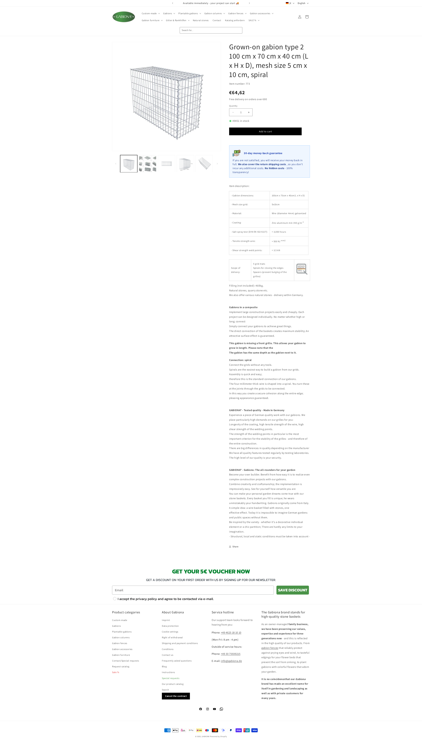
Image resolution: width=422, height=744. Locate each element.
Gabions (116, 625)
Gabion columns (121, 637)
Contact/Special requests (125, 660)
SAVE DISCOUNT (292, 590)
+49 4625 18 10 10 (231, 632)
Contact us (167, 654)
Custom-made (119, 620)
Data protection (170, 625)
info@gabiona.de (231, 661)
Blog (164, 666)
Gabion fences (119, 643)
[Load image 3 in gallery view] (166, 163)
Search (165, 689)
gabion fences (269, 648)
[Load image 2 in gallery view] (147, 163)
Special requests (171, 678)
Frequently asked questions (177, 660)
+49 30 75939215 (231, 654)
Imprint (166, 620)
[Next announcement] (249, 3)
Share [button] (235, 546)
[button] (150, 13)
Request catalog (120, 666)
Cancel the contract (176, 696)
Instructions (168, 672)
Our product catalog (172, 683)
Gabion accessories (122, 649)
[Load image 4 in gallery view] (185, 163)
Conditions (168, 649)
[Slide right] (217, 163)
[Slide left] (115, 163)
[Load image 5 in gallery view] (204, 163)
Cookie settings (170, 631)
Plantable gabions (122, 631)
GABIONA (206, 736)
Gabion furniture (121, 654)
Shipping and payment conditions (180, 643)
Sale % (115, 672)
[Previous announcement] (172, 3)
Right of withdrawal (172, 637)
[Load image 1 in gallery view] (128, 163)
